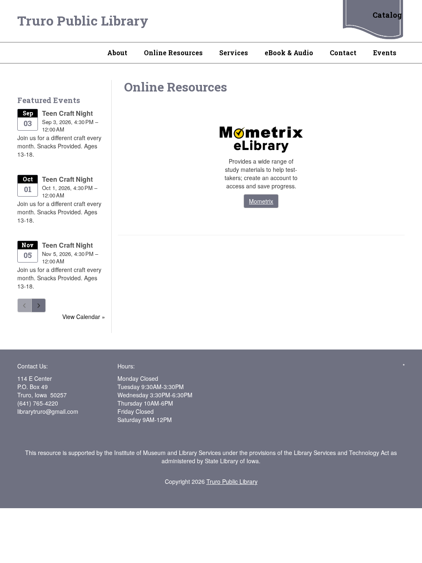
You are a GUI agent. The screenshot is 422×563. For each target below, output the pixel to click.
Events (384, 52)
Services (233, 52)
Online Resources (173, 52)
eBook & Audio (289, 52)
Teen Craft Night (67, 113)
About (117, 52)
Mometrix (261, 201)
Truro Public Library (82, 20)
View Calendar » (83, 316)
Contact (343, 52)
